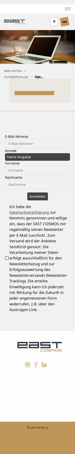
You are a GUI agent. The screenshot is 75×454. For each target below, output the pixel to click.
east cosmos (13, 70)
